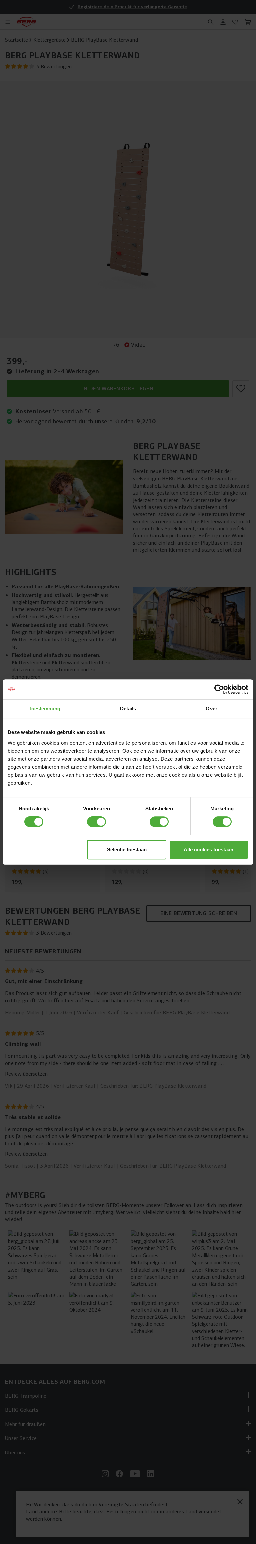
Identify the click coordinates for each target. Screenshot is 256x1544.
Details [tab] (128, 708)
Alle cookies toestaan (208, 849)
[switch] (96, 821)
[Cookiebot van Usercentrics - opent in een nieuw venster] (219, 689)
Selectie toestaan (127, 849)
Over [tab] (211, 708)
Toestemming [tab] (44, 708)
